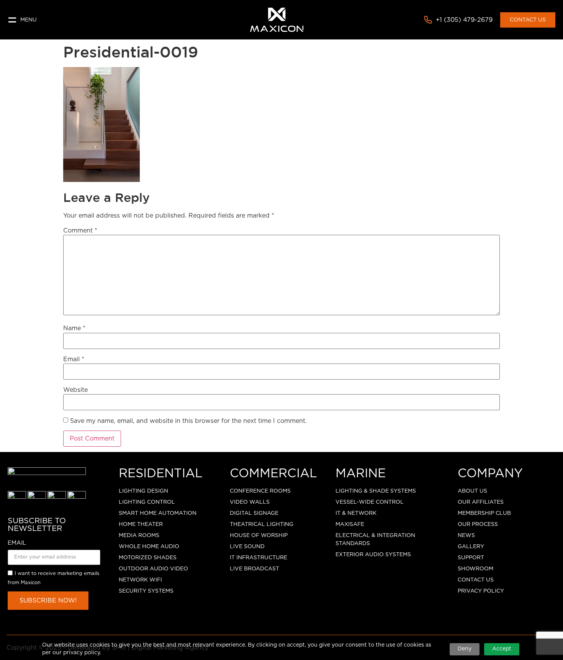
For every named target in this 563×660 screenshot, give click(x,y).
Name (74, 328)
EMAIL (17, 543)
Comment (80, 231)
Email (73, 359)
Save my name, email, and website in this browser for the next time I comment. (188, 421)
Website (75, 390)
